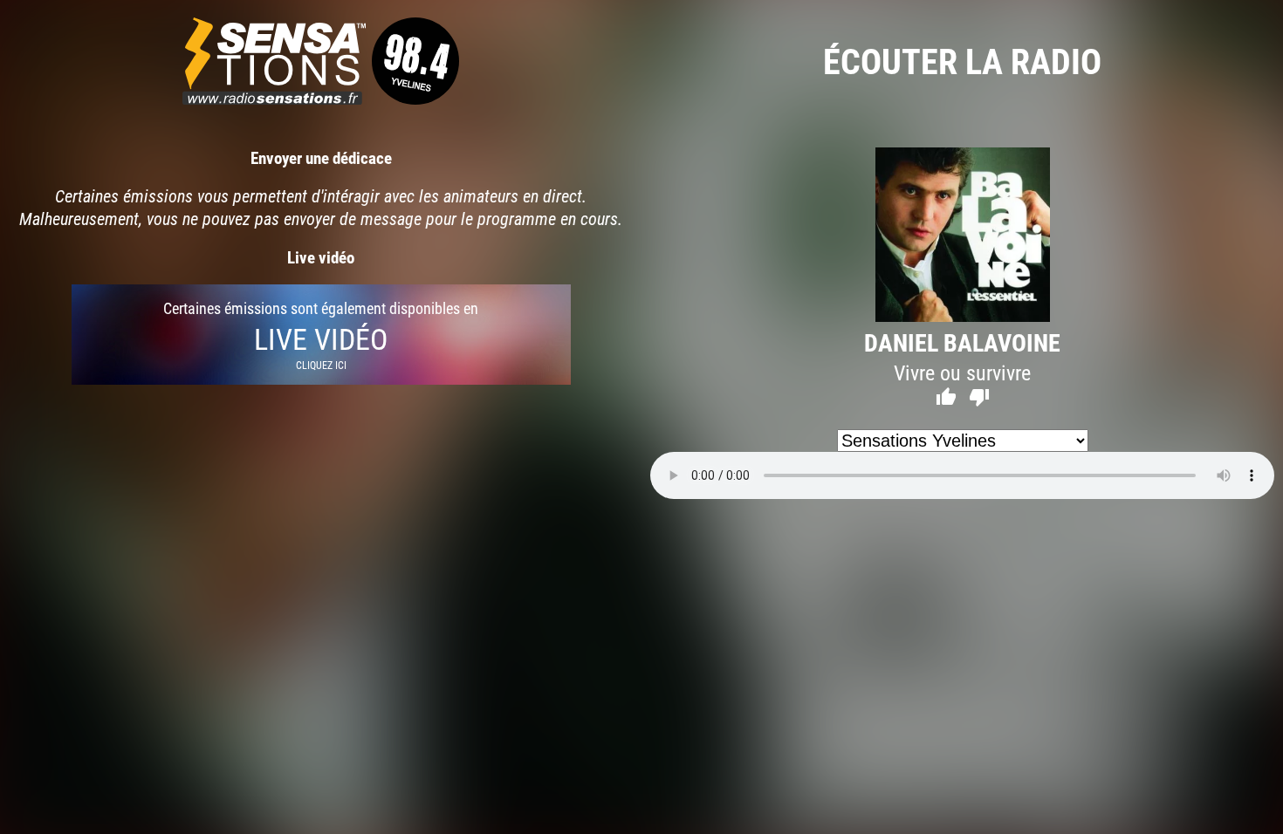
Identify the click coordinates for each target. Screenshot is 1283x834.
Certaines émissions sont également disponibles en (320, 334)
